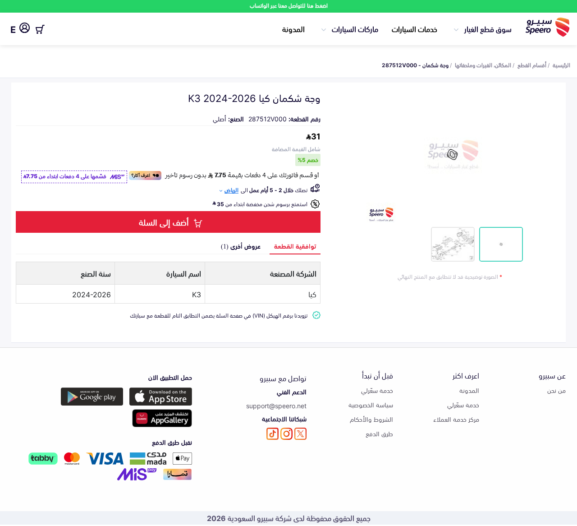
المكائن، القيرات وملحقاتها (483, 64)
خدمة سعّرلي (463, 404)
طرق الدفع (379, 433)
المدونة (293, 28)
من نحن (556, 390)
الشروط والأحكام (371, 419)
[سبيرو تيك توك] (272, 434)
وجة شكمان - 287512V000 (415, 64)
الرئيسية (561, 64)
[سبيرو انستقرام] (286, 434)
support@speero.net (276, 405)
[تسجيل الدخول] (24, 29)
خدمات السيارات (414, 28)
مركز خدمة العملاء (456, 419)
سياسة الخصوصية (370, 404)
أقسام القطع (531, 64)
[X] (300, 434)
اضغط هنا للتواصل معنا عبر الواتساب (289, 5)
